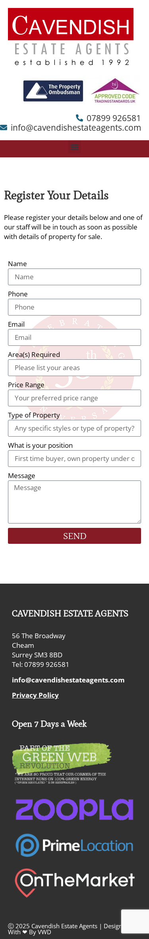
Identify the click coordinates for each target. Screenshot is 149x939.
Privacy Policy (35, 695)
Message (21, 475)
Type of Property (34, 415)
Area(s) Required (34, 354)
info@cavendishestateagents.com (68, 679)
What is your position (40, 445)
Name (17, 263)
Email (16, 324)
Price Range (26, 384)
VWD (44, 932)
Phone (18, 293)
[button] (74, 146)
